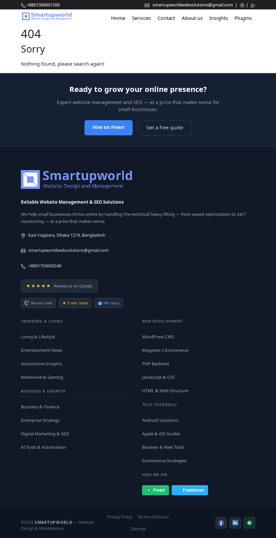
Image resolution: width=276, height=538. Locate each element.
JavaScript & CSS (158, 377)
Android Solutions (160, 420)
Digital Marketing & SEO (45, 434)
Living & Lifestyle (38, 337)
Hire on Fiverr (109, 127)
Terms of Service (153, 517)
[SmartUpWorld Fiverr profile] (249, 523)
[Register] (252, 5)
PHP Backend (155, 364)
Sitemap (138, 529)
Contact (166, 17)
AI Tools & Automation (43, 447)
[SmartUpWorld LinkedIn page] (235, 523)
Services (141, 17)
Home (118, 17)
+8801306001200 (43, 5)
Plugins (243, 17)
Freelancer (193, 490)
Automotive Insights (41, 364)
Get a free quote (164, 127)
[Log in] (242, 5)
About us (192, 17)
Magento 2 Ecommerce (165, 350)
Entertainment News (41, 350)
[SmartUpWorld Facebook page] (221, 523)
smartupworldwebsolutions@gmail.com (193, 5)
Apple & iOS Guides (161, 434)
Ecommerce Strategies (164, 461)
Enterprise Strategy (40, 420)
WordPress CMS (158, 337)
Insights (218, 17)
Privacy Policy (119, 517)
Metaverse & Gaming (42, 377)
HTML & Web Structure (165, 391)
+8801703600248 (44, 266)
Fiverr (159, 490)
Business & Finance (40, 407)
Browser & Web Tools (163, 447)
